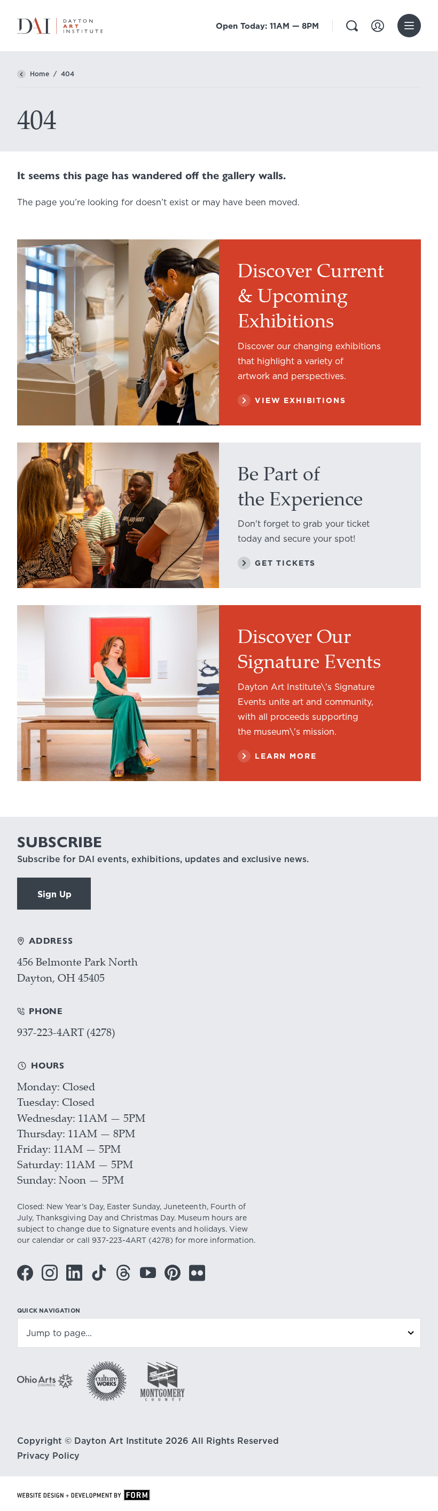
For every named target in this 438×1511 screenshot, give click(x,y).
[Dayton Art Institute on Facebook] (25, 1273)
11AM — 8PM (267, 25)
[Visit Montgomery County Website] (162, 1381)
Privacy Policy (48, 1455)
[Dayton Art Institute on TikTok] (99, 1273)
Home (39, 74)
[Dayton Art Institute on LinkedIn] (74, 1273)
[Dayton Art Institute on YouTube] (148, 1273)
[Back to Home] (21, 74)
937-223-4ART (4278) (66, 1032)
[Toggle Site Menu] (409, 25)
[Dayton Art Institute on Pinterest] (173, 1273)
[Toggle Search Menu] (352, 25)
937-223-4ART (119, 1240)
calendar (48, 1240)
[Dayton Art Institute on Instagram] (50, 1273)
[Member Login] (377, 26)
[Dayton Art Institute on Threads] (123, 1273)
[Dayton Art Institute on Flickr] (197, 1273)
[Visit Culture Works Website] (107, 1381)
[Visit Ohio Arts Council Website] (45, 1380)
